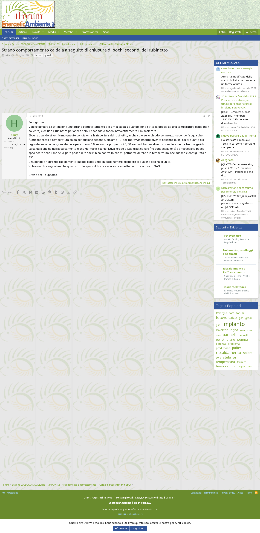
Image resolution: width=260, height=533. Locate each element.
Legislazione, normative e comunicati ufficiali (234, 216)
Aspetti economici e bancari (235, 91)
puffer (236, 348)
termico (241, 362)
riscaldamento (228, 352)
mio (249, 330)
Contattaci (195, 492)
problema (234, 343)
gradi (248, 318)
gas (241, 318)
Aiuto (240, 492)
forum (240, 313)
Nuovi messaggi (10, 37)
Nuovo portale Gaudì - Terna (238, 135)
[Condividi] (204, 116)
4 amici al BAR (228, 182)
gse (218, 325)
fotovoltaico (226, 317)
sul (234, 357)
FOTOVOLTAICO (229, 130)
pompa (242, 339)
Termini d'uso (211, 492)
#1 (209, 116)
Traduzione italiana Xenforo (130, 513)
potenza (221, 343)
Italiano (14, 492)
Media (52, 32)
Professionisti (90, 32)
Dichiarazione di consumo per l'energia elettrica (237, 189)
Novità (36, 32)
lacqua (38, 55)
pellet (220, 339)
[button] (43, 32)
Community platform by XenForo (130, 509)
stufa (227, 357)
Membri (69, 32)
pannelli (229, 334)
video (249, 366)
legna (234, 330)
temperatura (225, 362)
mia (242, 330)
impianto (233, 324)
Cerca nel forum (30, 37)
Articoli (22, 32)
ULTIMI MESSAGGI (228, 63)
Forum (8, 32)
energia (221, 313)
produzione (223, 348)
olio (218, 335)
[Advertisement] (106, 84)
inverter (222, 330)
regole (241, 366)
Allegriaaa (227, 160)
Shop (106, 32)
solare (247, 353)
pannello (244, 335)
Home (249, 492)
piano (231, 339)
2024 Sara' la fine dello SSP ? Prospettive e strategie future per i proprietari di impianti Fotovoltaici (238, 101)
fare (231, 313)
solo (218, 357)
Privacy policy (228, 492)
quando (48, 55)
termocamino (226, 366)
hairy (7, 55)
